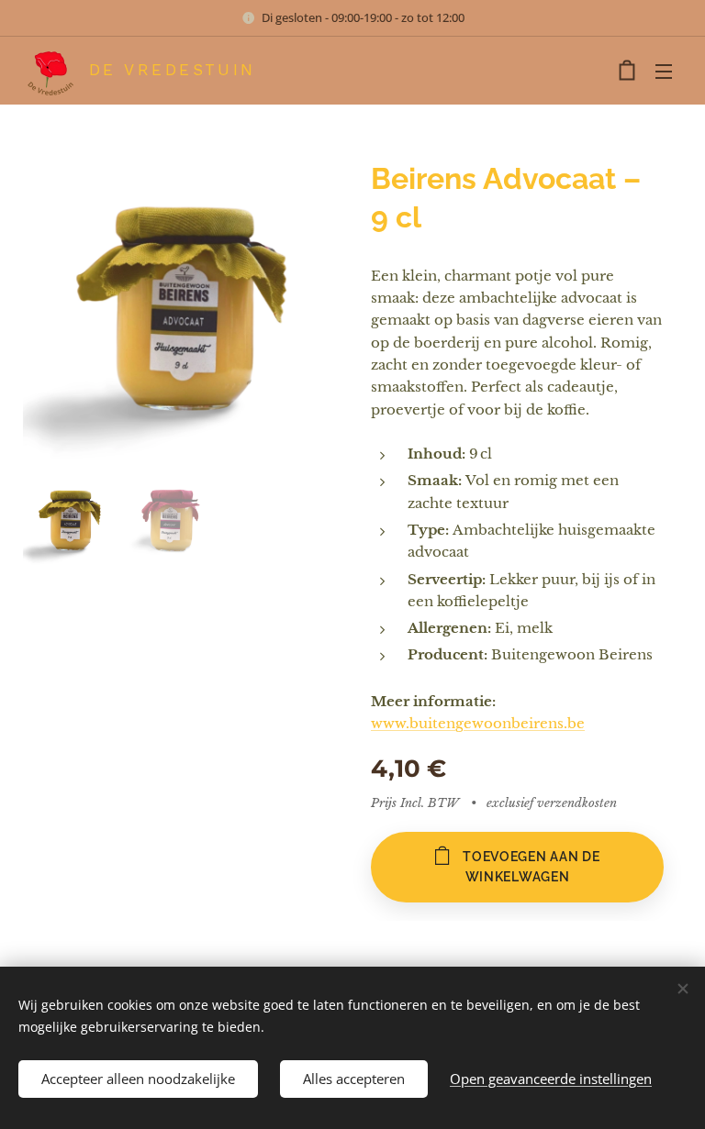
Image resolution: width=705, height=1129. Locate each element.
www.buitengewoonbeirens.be (478, 723)
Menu (663, 70)
